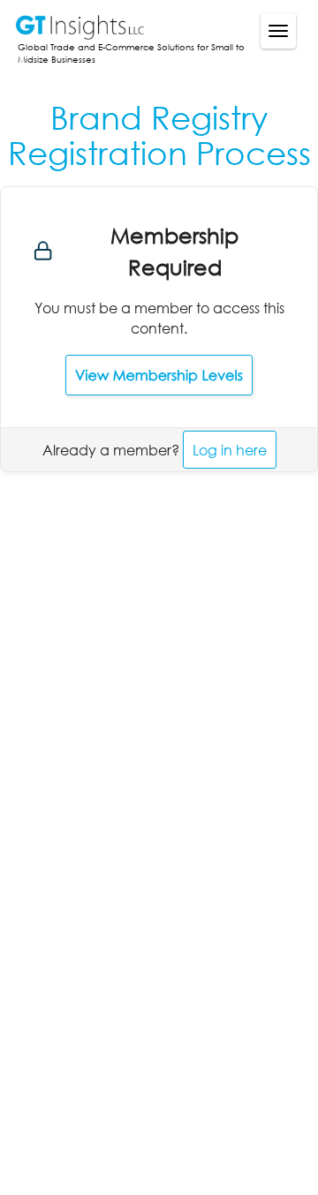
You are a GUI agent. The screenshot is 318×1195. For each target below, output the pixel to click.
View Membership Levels (159, 375)
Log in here (230, 449)
